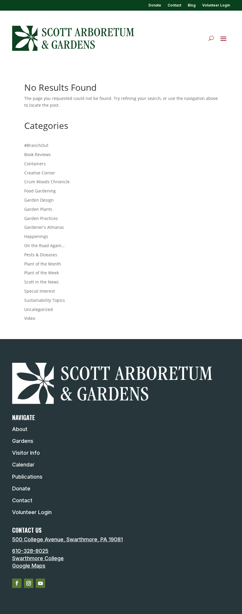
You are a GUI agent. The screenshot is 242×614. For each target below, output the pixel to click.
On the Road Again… (44, 245)
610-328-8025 (30, 551)
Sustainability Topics (44, 300)
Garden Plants (38, 209)
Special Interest (39, 291)
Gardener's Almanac (44, 227)
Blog (192, 5)
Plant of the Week (41, 273)
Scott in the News (41, 282)
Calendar (23, 464)
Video (29, 318)
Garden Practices (41, 218)
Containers (35, 163)
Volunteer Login (216, 5)
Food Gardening (40, 191)
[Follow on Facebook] (17, 583)
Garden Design (39, 200)
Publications (27, 477)
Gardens (22, 441)
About (19, 429)
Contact (174, 5)
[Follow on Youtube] (40, 583)
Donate (154, 5)
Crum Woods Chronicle (47, 181)
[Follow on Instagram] (28, 583)
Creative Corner (39, 173)
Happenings (36, 236)
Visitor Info (26, 453)
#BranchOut (36, 145)
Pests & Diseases (40, 254)
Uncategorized (38, 309)
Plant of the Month (42, 264)
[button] (223, 38)
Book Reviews (37, 154)
